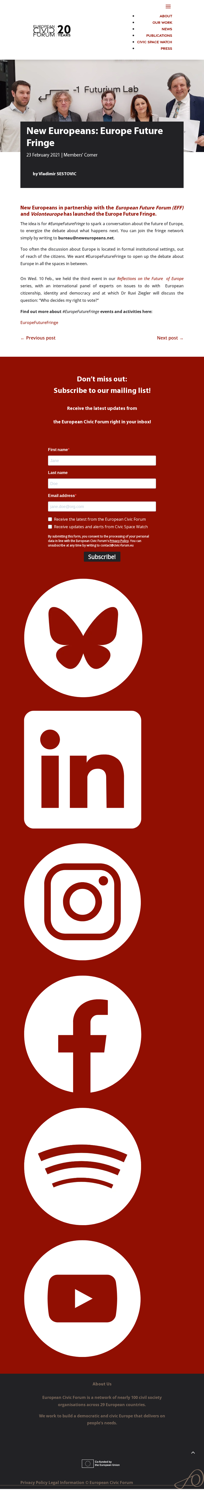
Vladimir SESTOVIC (57, 174)
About (166, 15)
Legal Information (67, 1482)
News (167, 28)
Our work (162, 22)
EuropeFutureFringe (39, 322)
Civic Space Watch (154, 41)
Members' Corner (80, 155)
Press (166, 48)
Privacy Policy (34, 1482)
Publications (159, 35)
